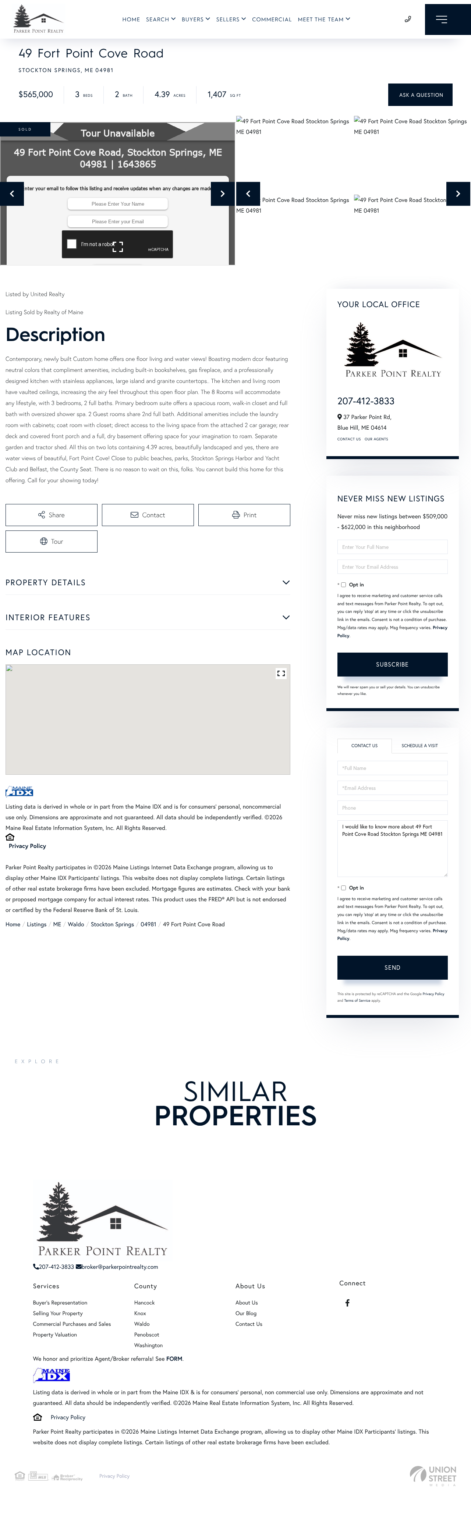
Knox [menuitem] (140, 1313)
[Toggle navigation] (448, 19)
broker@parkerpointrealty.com (120, 1267)
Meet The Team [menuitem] (321, 19)
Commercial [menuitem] (272, 19)
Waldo (76, 924)
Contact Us (349, 439)
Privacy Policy (27, 846)
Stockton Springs (112, 924)
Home (13, 924)
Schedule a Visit (419, 746)
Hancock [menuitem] (144, 1302)
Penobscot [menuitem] (146, 1334)
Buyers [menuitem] (193, 19)
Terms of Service (357, 1000)
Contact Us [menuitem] (249, 1324)
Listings (36, 924)
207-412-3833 (365, 401)
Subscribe (392, 664)
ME (57, 924)
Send (393, 967)
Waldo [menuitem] (142, 1324)
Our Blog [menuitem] (246, 1313)
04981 (148, 924)
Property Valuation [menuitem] (55, 1334)
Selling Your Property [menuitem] (58, 1313)
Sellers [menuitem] (228, 19)
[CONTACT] (420, 95)
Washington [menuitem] (148, 1345)
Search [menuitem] (157, 19)
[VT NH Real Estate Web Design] (433, 1476)
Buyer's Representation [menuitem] (60, 1302)
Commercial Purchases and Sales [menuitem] (72, 1324)
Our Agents (376, 439)
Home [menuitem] (131, 19)
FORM (174, 1359)
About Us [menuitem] (247, 1302)
